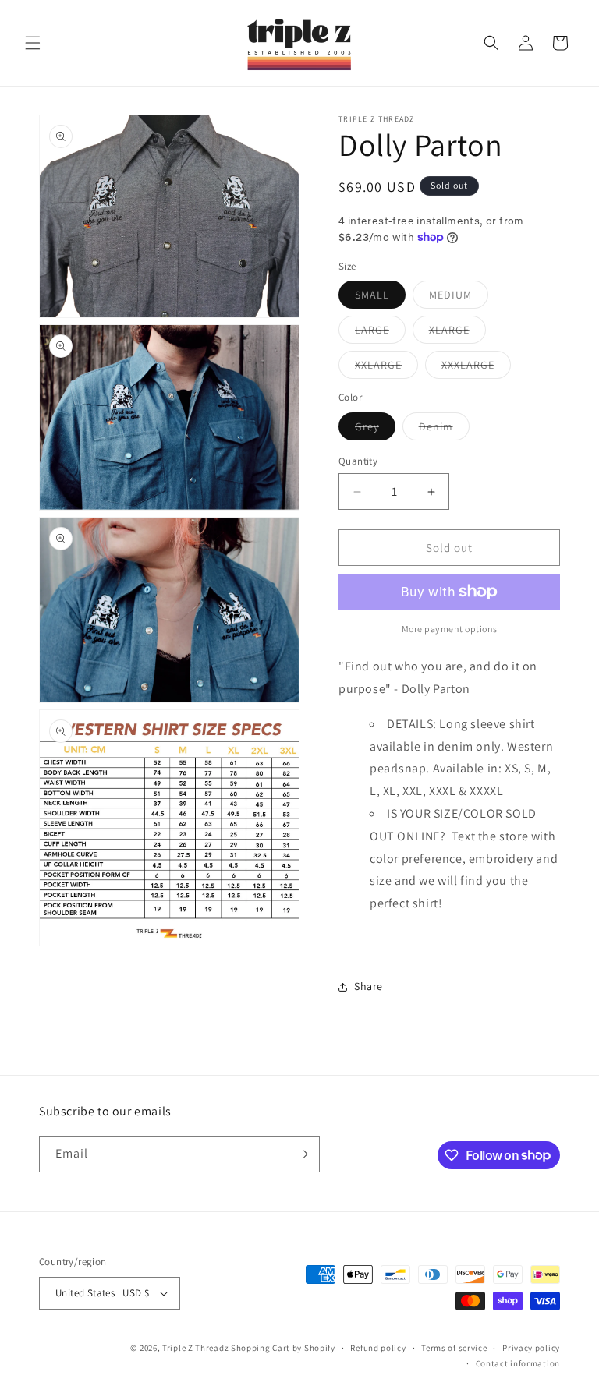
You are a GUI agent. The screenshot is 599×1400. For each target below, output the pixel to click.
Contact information (518, 1363)
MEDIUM (458, 298)
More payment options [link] (450, 629)
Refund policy (378, 1347)
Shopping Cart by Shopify (283, 1347)
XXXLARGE (476, 368)
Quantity (357, 461)
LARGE (380, 333)
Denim (444, 429)
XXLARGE (386, 368)
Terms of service (454, 1347)
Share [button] (368, 986)
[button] (33, 43)
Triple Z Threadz (195, 1347)
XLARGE (457, 333)
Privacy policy (531, 1347)
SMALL (380, 298)
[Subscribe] (302, 1154)
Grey (375, 429)
